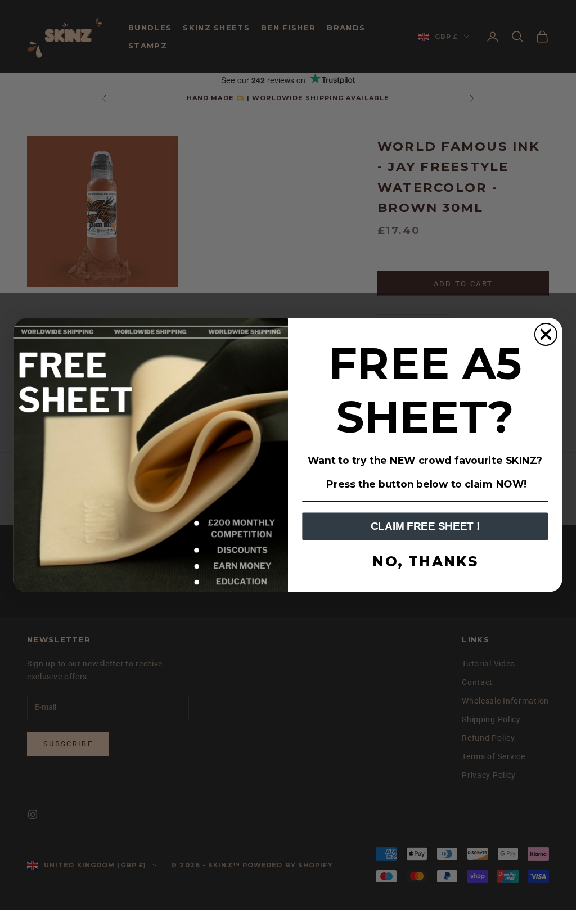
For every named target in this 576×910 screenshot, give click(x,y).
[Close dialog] (546, 334)
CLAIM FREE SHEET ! (425, 526)
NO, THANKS (425, 561)
